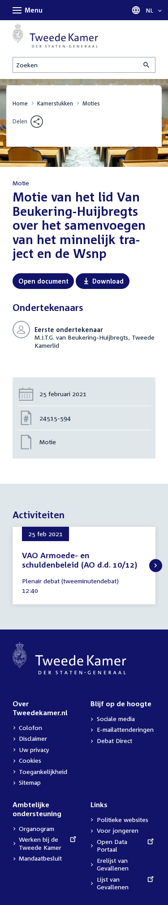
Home (20, 103)
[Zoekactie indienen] (147, 65)
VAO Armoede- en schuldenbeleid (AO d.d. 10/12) (79, 560)
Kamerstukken (55, 103)
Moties (91, 103)
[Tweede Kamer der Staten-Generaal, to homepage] (55, 35)
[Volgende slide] (155, 565)
